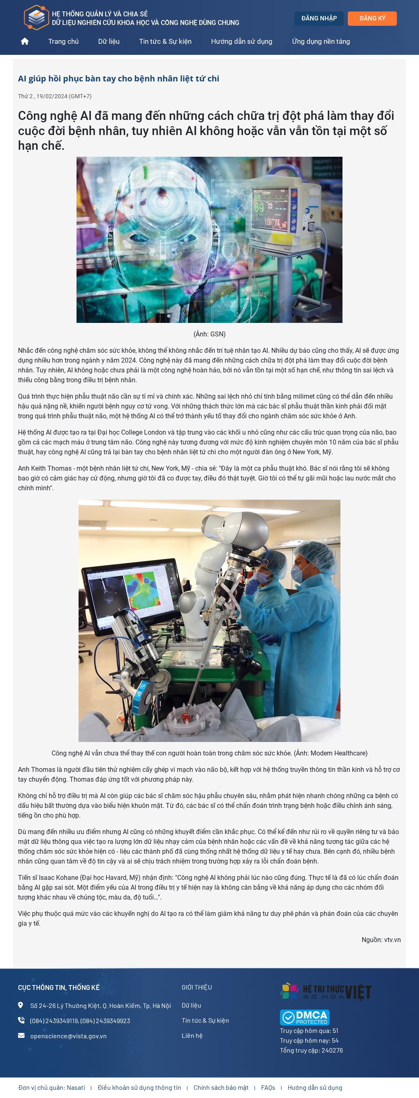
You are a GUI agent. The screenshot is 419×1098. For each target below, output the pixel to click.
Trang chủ (63, 41)
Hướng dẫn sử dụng (242, 41)
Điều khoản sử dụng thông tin (139, 1087)
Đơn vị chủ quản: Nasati (51, 1087)
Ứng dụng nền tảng (321, 41)
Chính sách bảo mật (221, 1087)
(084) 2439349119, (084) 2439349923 (80, 1020)
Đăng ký (372, 18)
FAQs (268, 1087)
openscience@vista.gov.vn (68, 1035)
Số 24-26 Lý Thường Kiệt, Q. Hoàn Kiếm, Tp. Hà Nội (100, 1005)
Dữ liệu (108, 41)
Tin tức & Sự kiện (165, 41)
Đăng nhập (319, 18)
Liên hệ (192, 1035)
